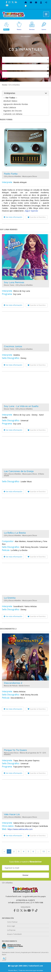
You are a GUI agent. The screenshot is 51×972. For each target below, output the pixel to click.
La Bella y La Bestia (15, 532)
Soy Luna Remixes (14, 282)
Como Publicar (12, 922)
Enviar (25, 875)
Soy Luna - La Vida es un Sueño (21, 406)
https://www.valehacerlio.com (20, 829)
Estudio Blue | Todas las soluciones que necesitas (25, 970)
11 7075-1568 (37, 902)
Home (4, 85)
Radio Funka (10, 173)
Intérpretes (9, 93)
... (31, 210)
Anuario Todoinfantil (14, 934)
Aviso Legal (11, 926)
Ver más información (13, 217)
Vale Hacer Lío (12, 814)
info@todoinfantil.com (18, 902)
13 (43, 851)
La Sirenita (9, 597)
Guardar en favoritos (38, 217)
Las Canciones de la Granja (18, 471)
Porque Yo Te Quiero (15, 750)
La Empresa (11, 930)
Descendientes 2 (13, 683)
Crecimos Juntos (13, 346)
